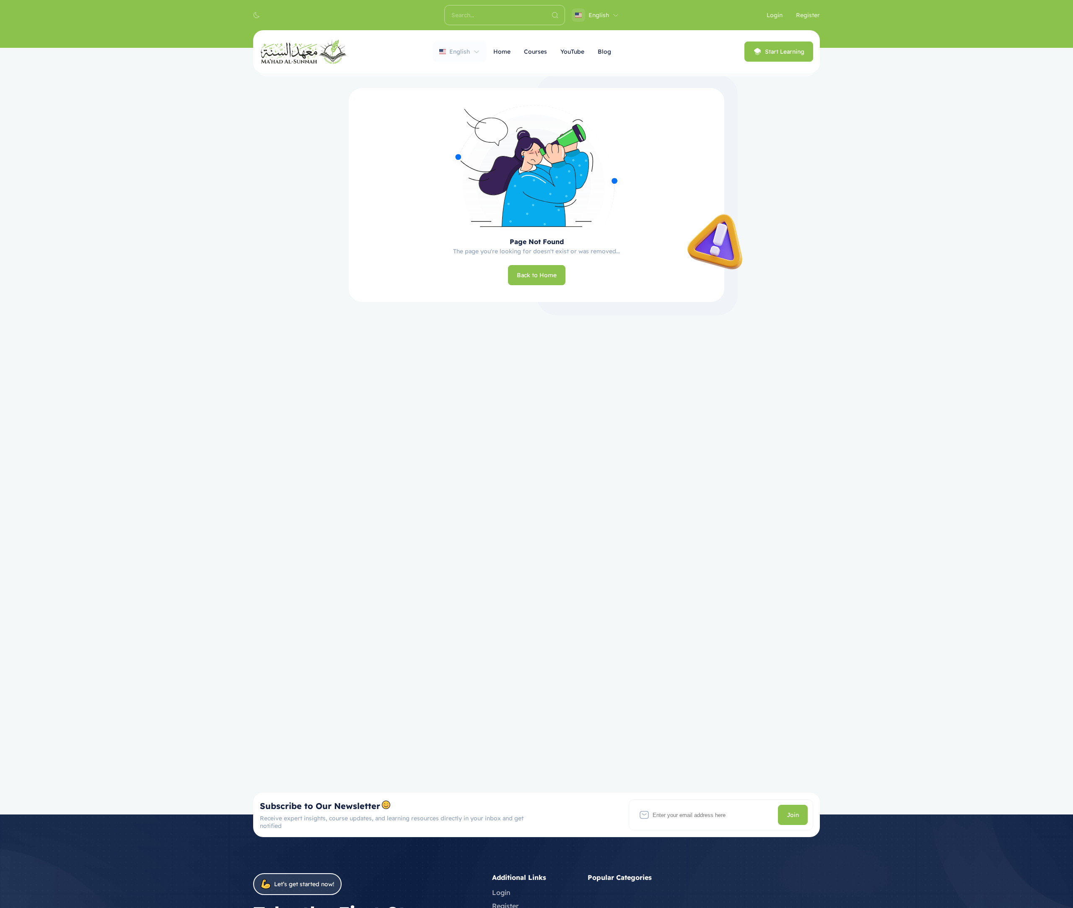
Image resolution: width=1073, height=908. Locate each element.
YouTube (572, 51)
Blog (604, 51)
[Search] (555, 15)
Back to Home (537, 275)
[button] (256, 15)
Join (793, 815)
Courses (535, 51)
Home (502, 51)
